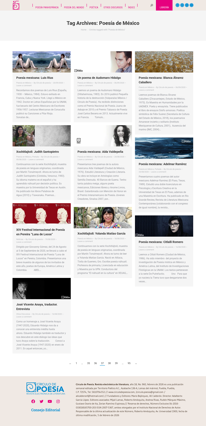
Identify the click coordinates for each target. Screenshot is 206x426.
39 (116, 363)
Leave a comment (24, 85)
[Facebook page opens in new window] (177, 5)
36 (95, 363)
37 (102, 363)
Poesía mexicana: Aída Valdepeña (100, 151)
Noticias (19, 239)
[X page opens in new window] (182, 5)
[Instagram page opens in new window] (187, 5)
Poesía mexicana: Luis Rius (34, 78)
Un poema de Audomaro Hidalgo (99, 78)
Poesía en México (23, 83)
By (42, 83)
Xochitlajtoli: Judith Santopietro (37, 151)
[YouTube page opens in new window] (191, 5)
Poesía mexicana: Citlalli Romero (161, 242)
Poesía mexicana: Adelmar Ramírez (163, 164)
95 (129, 363)
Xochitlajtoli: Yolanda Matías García (101, 233)
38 (109, 363)
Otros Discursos (23, 314)
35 (88, 363)
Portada (35, 157)
